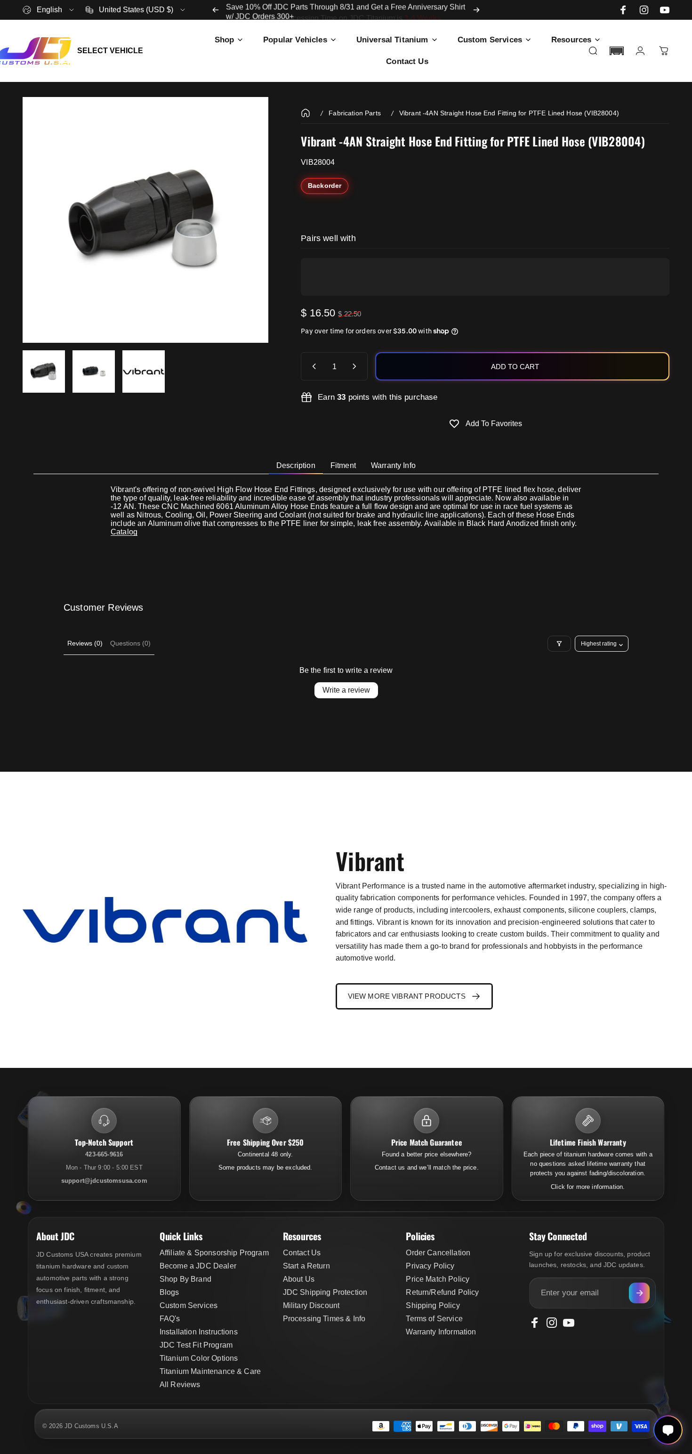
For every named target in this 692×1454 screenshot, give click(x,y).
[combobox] (49, 10)
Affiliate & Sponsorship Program (214, 1253)
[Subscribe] (639, 1293)
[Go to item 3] (143, 371)
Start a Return (306, 1266)
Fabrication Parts (355, 113)
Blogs (169, 1292)
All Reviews (180, 1385)
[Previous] (215, 10)
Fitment (343, 465)
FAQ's (170, 1319)
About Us (298, 1279)
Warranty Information (441, 1332)
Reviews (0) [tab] (85, 643)
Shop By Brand (185, 1279)
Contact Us (302, 1253)
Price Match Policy (437, 1279)
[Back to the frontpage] (305, 113)
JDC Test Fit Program (196, 1345)
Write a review (346, 690)
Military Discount (311, 1305)
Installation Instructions (199, 1332)
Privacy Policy (430, 1266)
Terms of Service (434, 1319)
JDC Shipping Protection (325, 1292)
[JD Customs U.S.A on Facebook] (623, 10)
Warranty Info (393, 465)
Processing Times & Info (324, 1319)
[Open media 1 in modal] (145, 220)
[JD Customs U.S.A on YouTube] (664, 10)
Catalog (124, 532)
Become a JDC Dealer (198, 1266)
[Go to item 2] (93, 371)
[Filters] (559, 644)
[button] (616, 50)
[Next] (476, 10)
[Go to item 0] (44, 371)
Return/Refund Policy (442, 1292)
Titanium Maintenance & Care (210, 1371)
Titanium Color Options (199, 1358)
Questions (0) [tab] (130, 643)
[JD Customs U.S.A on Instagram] (644, 10)
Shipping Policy (432, 1305)
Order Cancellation (438, 1253)
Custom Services (188, 1305)
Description (295, 465)
